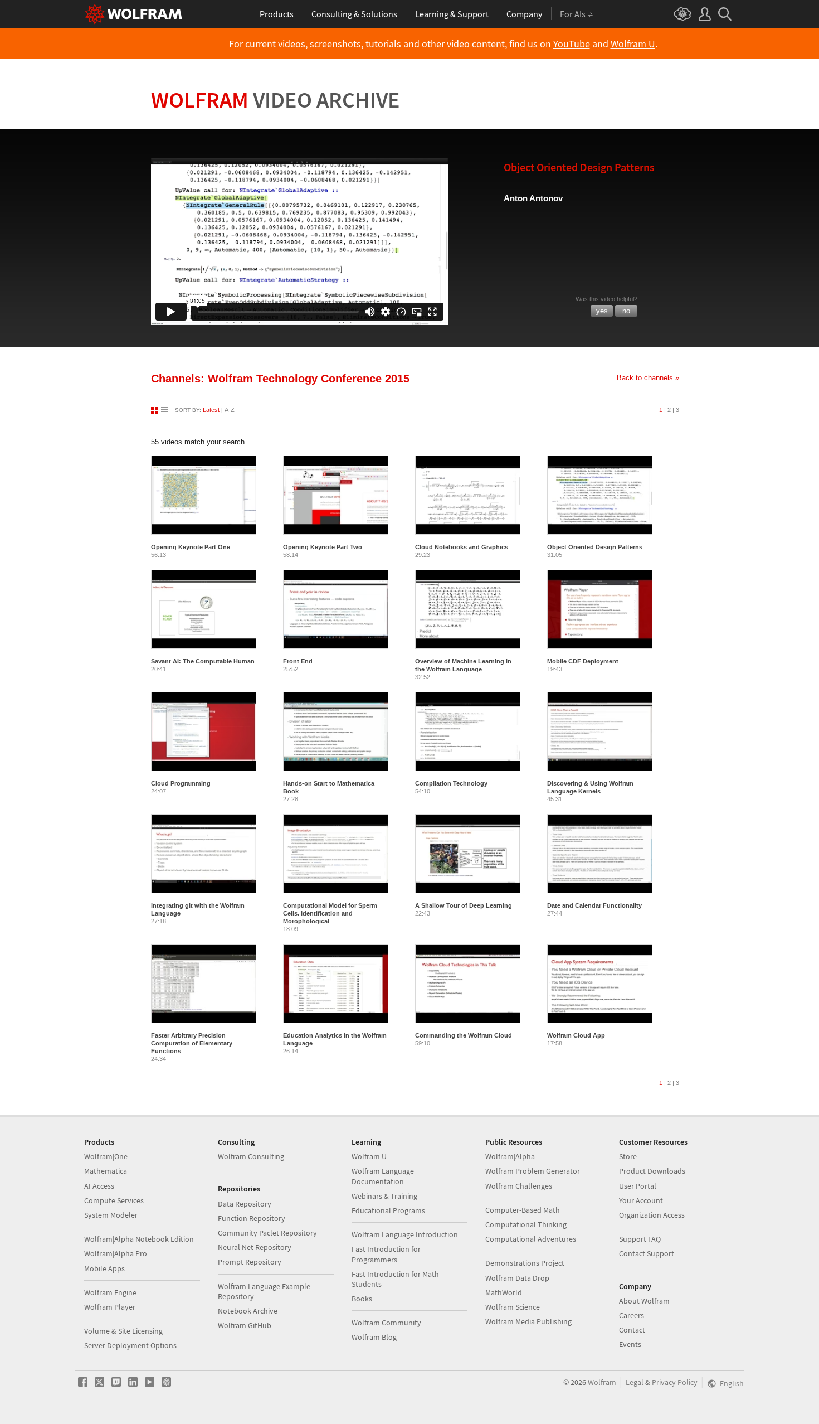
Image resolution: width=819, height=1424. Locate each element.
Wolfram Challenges (518, 1186)
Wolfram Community (386, 1323)
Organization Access (652, 1215)
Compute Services (114, 1200)
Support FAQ (640, 1239)
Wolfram (275, 100)
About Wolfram (644, 1301)
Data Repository (244, 1204)
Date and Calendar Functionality (594, 905)
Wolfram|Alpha (510, 1156)
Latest (211, 409)
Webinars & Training (384, 1196)
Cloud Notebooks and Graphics (461, 547)
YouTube (571, 44)
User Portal (637, 1186)
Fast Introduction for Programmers (386, 1254)
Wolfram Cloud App (576, 1035)
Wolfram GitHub (244, 1325)
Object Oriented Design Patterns (594, 547)
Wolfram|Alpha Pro (115, 1253)
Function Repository (251, 1218)
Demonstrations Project (524, 1263)
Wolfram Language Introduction (405, 1234)
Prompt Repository (249, 1262)
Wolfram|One (106, 1156)
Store (628, 1156)
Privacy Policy (675, 1382)
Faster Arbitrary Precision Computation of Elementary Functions (191, 1043)
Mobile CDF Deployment (582, 661)
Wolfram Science (512, 1307)
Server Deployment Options (130, 1345)
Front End (298, 661)
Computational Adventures (530, 1239)
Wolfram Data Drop (517, 1278)
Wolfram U (633, 44)
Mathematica (105, 1171)
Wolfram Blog (374, 1337)
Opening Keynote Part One (190, 547)
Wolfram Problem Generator (532, 1171)
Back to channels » (648, 378)
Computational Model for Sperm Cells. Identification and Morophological (330, 913)
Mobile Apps (104, 1268)
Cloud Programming (181, 783)
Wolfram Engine (110, 1292)
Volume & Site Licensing (123, 1331)
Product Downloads (652, 1171)
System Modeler (111, 1215)
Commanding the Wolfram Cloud (463, 1035)
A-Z (230, 409)
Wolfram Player (109, 1307)
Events (630, 1344)
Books (362, 1299)
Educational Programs (388, 1210)
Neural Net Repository (254, 1247)
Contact (632, 1330)
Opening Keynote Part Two (322, 547)
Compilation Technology (451, 783)
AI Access (99, 1186)
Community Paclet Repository (267, 1233)
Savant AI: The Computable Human (203, 661)
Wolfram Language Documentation (383, 1176)
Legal (635, 1382)
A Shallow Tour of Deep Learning (463, 905)
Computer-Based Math (522, 1210)
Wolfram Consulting (251, 1156)
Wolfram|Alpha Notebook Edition (139, 1239)
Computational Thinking (526, 1224)
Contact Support (646, 1253)
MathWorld (503, 1292)
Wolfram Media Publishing (528, 1321)
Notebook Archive (247, 1311)
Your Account (641, 1200)
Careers (631, 1315)
